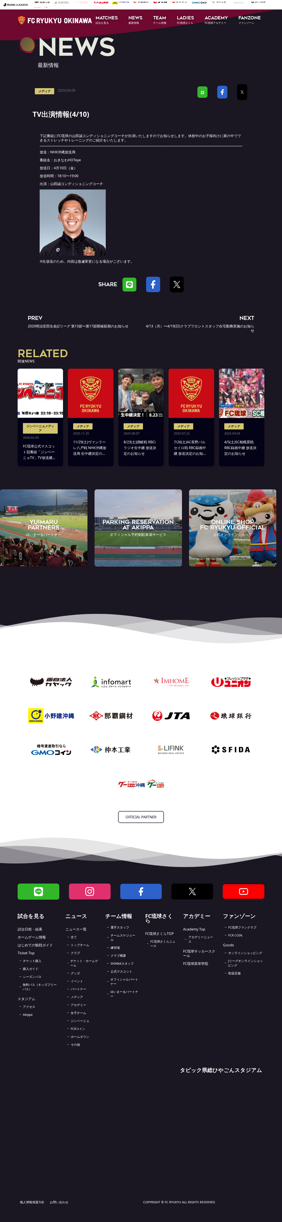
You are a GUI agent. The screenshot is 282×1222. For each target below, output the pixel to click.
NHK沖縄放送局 (62, 152)
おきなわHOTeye (67, 160)
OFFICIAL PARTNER (141, 817)
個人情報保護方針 (32, 1202)
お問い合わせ (59, 1202)
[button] (106, 20)
